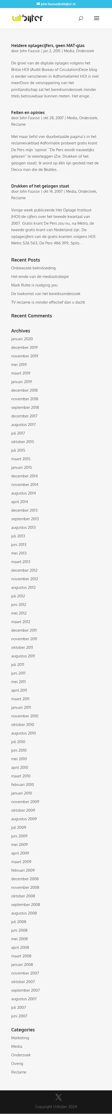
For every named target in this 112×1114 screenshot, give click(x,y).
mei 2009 (19, 844)
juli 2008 (18, 921)
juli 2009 (18, 827)
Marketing (20, 1037)
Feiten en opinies (28, 112)
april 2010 (19, 767)
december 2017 (24, 415)
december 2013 (24, 510)
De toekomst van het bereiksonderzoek (45, 293)
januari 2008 (22, 964)
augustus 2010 (23, 733)
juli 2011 (17, 664)
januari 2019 (21, 381)
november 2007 (25, 973)
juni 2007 (19, 1015)
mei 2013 (19, 553)
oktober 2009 (23, 810)
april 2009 (20, 853)
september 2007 (25, 990)
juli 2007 (18, 1007)
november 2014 (24, 484)
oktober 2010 (22, 724)
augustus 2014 (23, 493)
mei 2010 (19, 758)
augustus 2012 (23, 587)
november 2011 (24, 638)
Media (69, 51)
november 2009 (25, 801)
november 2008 (25, 887)
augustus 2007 (24, 998)
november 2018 (24, 398)
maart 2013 (20, 561)
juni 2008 (19, 930)
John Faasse (30, 51)
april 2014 (19, 501)
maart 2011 (20, 698)
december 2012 (24, 570)
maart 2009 (21, 861)
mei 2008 (19, 938)
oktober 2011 (22, 647)
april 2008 (20, 947)
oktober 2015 (22, 441)
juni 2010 (19, 750)
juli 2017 (18, 433)
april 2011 (19, 690)
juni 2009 (19, 835)
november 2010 (24, 715)
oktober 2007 (23, 981)
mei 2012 (19, 613)
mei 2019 (19, 364)
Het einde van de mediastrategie (40, 276)
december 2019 (24, 347)
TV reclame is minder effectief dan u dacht (48, 302)
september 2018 (25, 407)
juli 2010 (18, 741)
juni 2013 (18, 544)
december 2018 (24, 390)
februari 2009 (23, 870)
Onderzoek (85, 51)
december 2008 (25, 878)
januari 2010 (21, 793)
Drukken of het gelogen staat (40, 186)
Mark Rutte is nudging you (34, 285)
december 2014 (24, 475)
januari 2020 (22, 338)
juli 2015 (18, 450)
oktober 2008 (23, 895)
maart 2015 (20, 458)
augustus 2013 (23, 527)
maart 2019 (20, 373)
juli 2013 (18, 535)
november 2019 (24, 355)
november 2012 (24, 578)
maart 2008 (21, 955)
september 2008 (25, 904)
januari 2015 (21, 467)
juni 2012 (18, 604)
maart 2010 (20, 775)
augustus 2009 (24, 818)
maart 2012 (20, 621)
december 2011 (24, 630)
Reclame (18, 124)
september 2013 (25, 518)
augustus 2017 (23, 424)
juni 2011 (18, 673)
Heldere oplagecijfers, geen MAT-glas (48, 45)
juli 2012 (18, 595)
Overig (17, 1063)
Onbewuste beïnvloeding (33, 267)
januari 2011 (21, 707)
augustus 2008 (24, 913)
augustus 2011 (23, 655)
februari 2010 (22, 784)
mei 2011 (18, 681)
